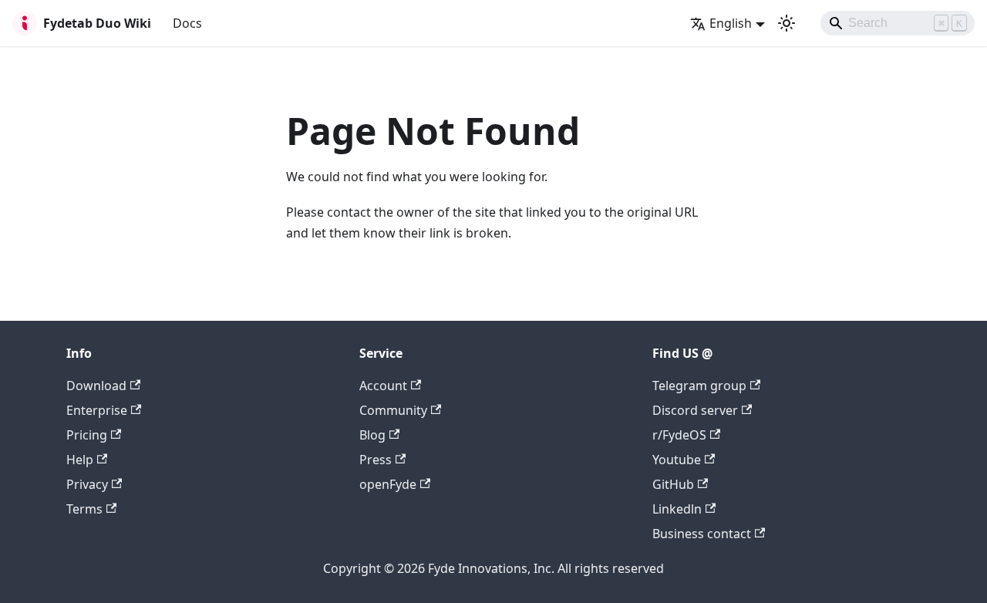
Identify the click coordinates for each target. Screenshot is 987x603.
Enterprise (96, 410)
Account (383, 385)
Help (79, 459)
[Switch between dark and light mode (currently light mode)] (786, 23)
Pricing (86, 434)
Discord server (695, 410)
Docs (187, 23)
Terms (84, 508)
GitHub (673, 484)
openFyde (387, 484)
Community (393, 410)
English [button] (730, 23)
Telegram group (699, 385)
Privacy (87, 484)
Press (375, 459)
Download (96, 385)
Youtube (676, 459)
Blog (372, 434)
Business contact (701, 533)
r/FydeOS (679, 434)
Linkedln (677, 508)
